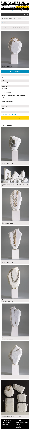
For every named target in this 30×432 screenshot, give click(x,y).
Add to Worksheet (15, 71)
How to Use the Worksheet (22, 422)
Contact (14, 11)
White (12, 114)
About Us (18, 424)
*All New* (7, 22)
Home (3, 22)
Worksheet (3, 11)
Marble (15, 114)
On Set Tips (18, 431)
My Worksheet (19, 420)
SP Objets (4, 114)
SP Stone (8, 114)
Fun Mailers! (18, 429)
